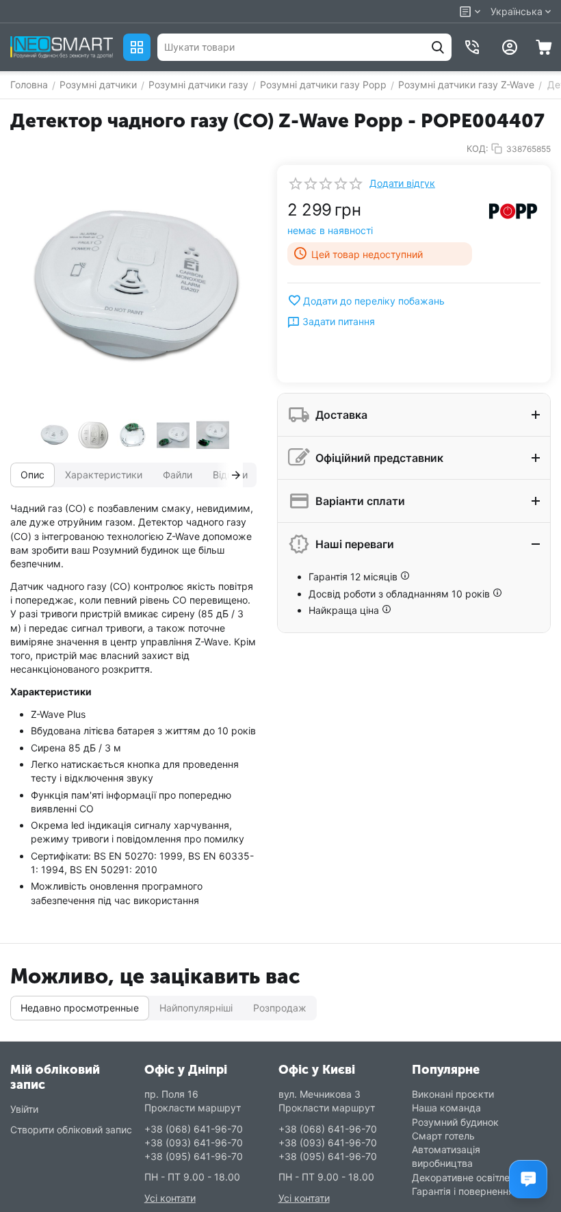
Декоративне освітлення (469, 1177)
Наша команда (446, 1107)
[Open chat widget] (528, 1179)
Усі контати (170, 1198)
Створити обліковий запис (71, 1129)
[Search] (438, 47)
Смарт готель (443, 1136)
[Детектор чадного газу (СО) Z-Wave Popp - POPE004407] (133, 288)
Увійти (24, 1109)
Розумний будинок (455, 1122)
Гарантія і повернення (463, 1191)
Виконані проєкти (453, 1094)
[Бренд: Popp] (513, 210)
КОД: (477, 148)
